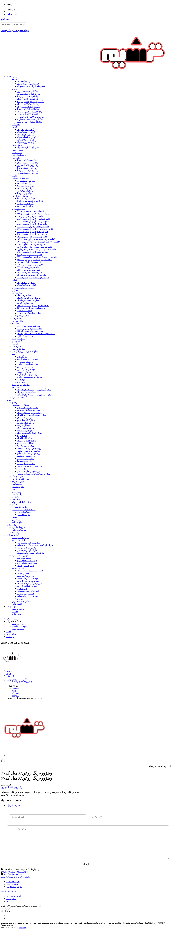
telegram (15, 695)
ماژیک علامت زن (19, 507)
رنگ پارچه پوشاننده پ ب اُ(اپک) (30, 201)
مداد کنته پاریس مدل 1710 (28, 326)
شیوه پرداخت (12, 884)
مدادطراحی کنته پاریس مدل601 (31, 308)
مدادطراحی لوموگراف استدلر (30, 313)
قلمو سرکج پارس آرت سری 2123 (32, 224)
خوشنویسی (11, 606)
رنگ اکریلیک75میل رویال (28, 104)
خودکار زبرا (22, 435)
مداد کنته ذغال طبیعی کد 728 (30, 331)
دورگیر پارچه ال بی (25, 206)
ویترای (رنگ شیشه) (20, 178)
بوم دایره (21, 382)
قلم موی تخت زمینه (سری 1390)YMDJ (34, 259)
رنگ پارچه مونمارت (25, 203)
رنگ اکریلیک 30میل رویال (28, 99)
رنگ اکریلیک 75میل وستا (28, 96)
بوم (13, 354)
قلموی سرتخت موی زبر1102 (30, 216)
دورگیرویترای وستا (25, 186)
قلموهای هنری (18, 208)
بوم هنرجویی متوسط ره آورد (29, 377)
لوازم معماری (12, 535)
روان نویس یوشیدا (25, 461)
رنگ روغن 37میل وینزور (27, 165)
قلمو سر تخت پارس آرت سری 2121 (33, 221)
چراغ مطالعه (17, 522)
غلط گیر (15, 504)
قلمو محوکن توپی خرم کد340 (30, 265)
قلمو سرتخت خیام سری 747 (29, 272)
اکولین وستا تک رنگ (26, 282)
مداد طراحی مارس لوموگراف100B (33, 305)
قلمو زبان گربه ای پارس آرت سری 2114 (35, 229)
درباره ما (10, 636)
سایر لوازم (16, 614)
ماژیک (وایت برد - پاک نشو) (23, 509)
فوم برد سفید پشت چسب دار (30, 571)
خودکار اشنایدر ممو (25, 443)
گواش (14, 127)
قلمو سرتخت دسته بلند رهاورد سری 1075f (36, 239)
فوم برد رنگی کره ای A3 (28, 581)
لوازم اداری (11, 525)
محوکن (15, 290)
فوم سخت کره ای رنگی (27, 596)
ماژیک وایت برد (24, 512)
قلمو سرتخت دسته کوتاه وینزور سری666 (35, 214)
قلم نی (15, 611)
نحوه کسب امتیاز (19, 626)
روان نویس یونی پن (25, 458)
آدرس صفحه (12, 698)
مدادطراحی (17, 293)
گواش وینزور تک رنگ (26, 142)
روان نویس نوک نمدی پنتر (28, 471)
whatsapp (16, 693)
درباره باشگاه (18, 624)
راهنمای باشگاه (18, 629)
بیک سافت (21, 469)
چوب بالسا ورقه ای (25, 565)
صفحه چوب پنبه (24, 558)
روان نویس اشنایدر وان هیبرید (30, 466)
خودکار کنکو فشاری (26, 423)
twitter (14, 691)
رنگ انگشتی (17, 494)
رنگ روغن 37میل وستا (27, 160)
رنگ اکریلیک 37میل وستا (28, 109)
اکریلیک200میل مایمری (27, 114)
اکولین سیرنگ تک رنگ (26, 285)
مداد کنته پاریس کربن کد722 (29, 328)
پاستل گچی (17, 145)
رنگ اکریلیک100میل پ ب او (29, 112)
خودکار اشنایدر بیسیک (26, 441)
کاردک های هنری (19, 397)
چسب (14, 517)
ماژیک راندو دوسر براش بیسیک (31, 553)
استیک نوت (17, 499)
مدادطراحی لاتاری (25, 303)
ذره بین (15, 402)
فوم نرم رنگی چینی (25, 576)
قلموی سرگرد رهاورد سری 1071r (32, 237)
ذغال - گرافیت (18, 339)
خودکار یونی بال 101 (26, 428)
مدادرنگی (16, 124)
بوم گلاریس (22, 356)
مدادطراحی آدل (24, 295)
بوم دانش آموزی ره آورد (27, 364)
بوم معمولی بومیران (26, 367)
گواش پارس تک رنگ (26, 132)
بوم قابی (21, 379)
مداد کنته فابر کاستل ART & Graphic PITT (36, 333)
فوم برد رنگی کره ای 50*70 (29, 583)
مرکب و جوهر (18, 609)
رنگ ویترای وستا (24, 193)
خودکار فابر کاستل (25, 438)
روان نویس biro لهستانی (27, 407)
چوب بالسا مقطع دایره (27, 563)
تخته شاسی (17, 484)
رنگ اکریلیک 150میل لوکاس (29, 122)
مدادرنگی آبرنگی (19, 155)
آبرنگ (14, 78)
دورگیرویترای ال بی (26, 180)
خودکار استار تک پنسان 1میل (30, 433)
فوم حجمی (22, 588)
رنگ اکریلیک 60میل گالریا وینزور (31, 117)
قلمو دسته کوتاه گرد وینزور (29, 262)
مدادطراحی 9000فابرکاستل (29, 300)
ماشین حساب (18, 486)
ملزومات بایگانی (19, 530)
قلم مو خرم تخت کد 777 (28, 267)
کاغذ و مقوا (17, 341)
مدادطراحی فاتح (24, 316)
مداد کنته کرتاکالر (25, 336)
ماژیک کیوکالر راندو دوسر (28, 542)
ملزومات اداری (18, 527)
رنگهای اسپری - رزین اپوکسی (25, 351)
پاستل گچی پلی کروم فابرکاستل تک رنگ (35, 395)
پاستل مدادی (17, 152)
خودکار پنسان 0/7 (25, 430)
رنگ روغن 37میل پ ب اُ (27, 168)
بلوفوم (20, 599)
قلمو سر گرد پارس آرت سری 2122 (32, 231)
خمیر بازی (16, 491)
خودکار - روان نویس (20, 405)
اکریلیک (15, 89)
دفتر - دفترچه (18, 481)
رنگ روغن (16, 157)
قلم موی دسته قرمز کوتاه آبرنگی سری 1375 (37, 257)
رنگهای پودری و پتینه (21, 384)
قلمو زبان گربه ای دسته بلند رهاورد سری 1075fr (38, 242)
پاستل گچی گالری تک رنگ (28, 147)
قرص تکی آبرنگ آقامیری (28, 84)
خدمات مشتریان (8, 891)
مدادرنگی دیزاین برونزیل (28, 392)
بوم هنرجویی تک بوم (26, 369)
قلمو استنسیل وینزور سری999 (30, 211)
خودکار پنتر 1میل (24, 418)
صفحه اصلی (11, 619)
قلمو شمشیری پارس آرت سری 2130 (33, 219)
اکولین (14, 280)
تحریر (8, 400)
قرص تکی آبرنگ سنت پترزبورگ (31, 86)
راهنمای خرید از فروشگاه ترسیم (15, 877)
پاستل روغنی (17, 150)
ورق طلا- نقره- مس (20, 349)
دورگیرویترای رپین (25, 183)
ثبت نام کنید (11, 14)
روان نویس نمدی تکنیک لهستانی (31, 410)
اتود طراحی (17, 318)
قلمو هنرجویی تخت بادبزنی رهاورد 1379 (34, 247)
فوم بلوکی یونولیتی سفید (28, 591)
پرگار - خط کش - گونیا (22, 502)
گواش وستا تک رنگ (25, 140)
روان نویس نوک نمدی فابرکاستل (31, 415)
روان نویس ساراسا (25, 446)
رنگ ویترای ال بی (25, 188)
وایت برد (15, 532)
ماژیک (14, 175)
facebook (16, 688)
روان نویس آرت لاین (26, 463)
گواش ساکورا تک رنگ (26, 137)
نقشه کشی (17, 604)
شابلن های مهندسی (20, 537)
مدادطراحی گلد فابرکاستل (29, 298)
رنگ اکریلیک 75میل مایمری (29, 94)
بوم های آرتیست (24, 372)
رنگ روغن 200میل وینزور (28, 173)
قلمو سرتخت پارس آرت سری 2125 (33, 252)
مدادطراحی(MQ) (24, 310)
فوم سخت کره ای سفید (27, 578)
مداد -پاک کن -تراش (20, 479)
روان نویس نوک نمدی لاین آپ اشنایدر (33, 474)
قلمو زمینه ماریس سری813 (29, 254)
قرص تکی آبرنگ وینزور (27, 81)
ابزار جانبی (16, 346)
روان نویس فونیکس (26, 456)
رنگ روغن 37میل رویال (27, 163)
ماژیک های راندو (19, 540)
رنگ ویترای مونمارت (26, 191)
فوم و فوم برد (18, 568)
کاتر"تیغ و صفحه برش (21, 601)
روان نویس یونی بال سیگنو (29, 453)
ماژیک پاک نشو (23, 514)
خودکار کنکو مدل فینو (26, 420)
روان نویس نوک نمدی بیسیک (29, 412)
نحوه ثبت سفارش (14, 886)
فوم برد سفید (23, 573)
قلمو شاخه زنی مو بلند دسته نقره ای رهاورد (36, 249)
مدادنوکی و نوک (19, 476)
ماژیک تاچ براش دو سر (27, 550)
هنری (8, 76)
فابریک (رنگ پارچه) (20, 196)
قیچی (14, 489)
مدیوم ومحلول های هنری (23, 288)
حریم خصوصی (12, 881)
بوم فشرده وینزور (25, 361)
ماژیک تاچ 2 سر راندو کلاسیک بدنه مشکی (35, 545)
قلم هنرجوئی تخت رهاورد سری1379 (33, 277)
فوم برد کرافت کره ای (27, 586)
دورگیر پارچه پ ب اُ (26, 198)
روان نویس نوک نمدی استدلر (29, 451)
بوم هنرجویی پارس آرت (27, 374)
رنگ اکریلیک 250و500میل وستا (30, 101)
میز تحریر (16, 520)
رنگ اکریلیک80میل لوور (27, 91)
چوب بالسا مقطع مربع (27, 560)
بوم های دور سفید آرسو (27, 359)
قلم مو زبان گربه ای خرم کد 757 (31, 275)
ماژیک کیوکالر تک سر (26, 548)
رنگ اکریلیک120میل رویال (28, 106)
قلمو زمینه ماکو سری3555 (29, 270)
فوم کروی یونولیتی (25, 593)
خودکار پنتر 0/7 (23, 425)
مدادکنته (15, 323)
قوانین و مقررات (13, 896)
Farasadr (22, 928)
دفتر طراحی (17, 321)
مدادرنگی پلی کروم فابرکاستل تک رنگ (34, 390)
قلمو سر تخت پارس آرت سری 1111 (33, 226)
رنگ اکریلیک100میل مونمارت (30, 119)
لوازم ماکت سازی (20, 555)
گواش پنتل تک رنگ (25, 135)
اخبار (8, 631)
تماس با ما (11, 634)
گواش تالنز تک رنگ (25, 129)
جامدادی (15, 497)
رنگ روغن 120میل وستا (27, 170)
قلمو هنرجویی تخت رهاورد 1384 (31, 244)
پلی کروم (16, 387)
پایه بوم (15, 344)
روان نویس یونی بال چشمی (29, 448)
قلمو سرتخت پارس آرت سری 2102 (33, 234)
